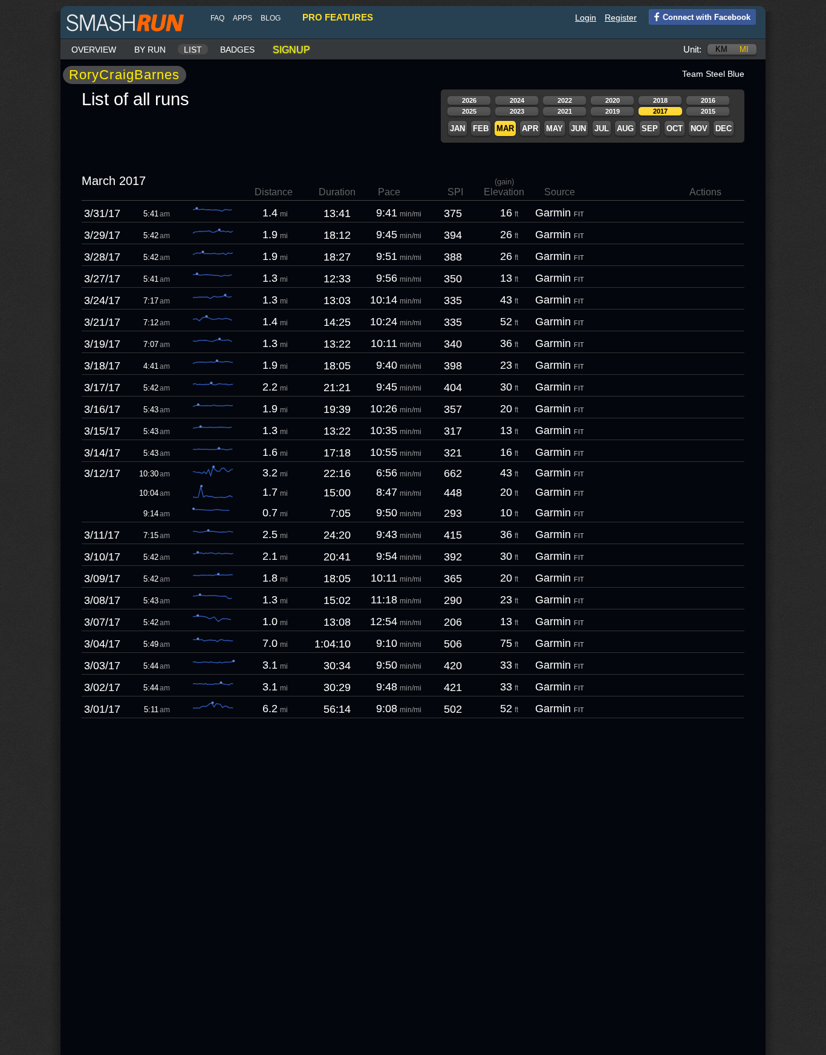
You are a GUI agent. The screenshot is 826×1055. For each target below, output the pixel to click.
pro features (337, 17)
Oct (674, 128)
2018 (660, 100)
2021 (565, 111)
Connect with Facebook (706, 17)
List (193, 49)
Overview (93, 49)
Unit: (692, 49)
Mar (505, 128)
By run (150, 49)
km (721, 49)
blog (271, 18)
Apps (242, 18)
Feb (481, 128)
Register (621, 17)
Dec (723, 128)
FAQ (217, 18)
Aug (625, 128)
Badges (237, 49)
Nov (699, 128)
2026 (469, 100)
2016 (708, 100)
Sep (650, 128)
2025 (469, 111)
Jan (457, 128)
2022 (565, 100)
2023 (517, 111)
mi (744, 49)
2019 (612, 111)
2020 (612, 100)
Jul (601, 128)
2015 (708, 111)
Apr (530, 128)
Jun (578, 128)
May (554, 128)
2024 (517, 100)
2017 (660, 111)
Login (585, 17)
